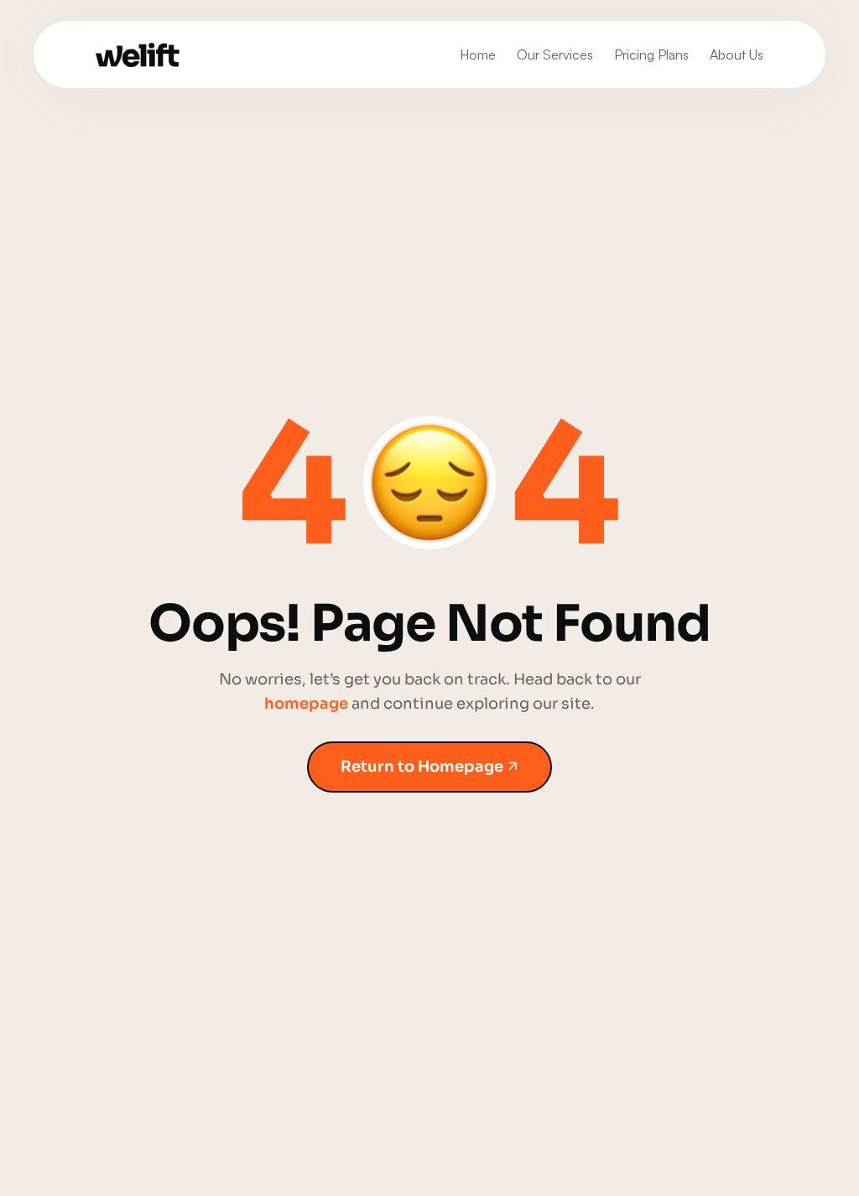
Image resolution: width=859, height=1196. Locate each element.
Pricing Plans (651, 54)
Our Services (555, 54)
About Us (736, 54)
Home (478, 54)
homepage (306, 703)
